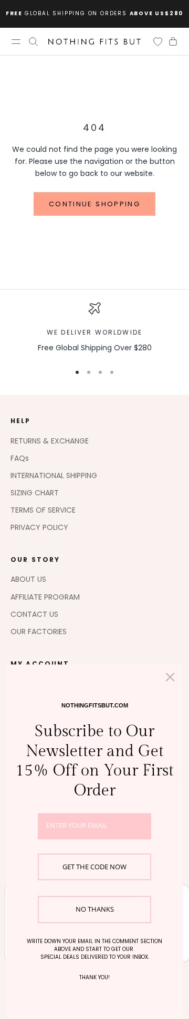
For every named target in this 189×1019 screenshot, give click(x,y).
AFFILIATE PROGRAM (45, 597)
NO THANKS (95, 909)
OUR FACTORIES (38, 631)
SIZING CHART (34, 493)
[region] (94, 328)
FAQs (19, 458)
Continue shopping (94, 204)
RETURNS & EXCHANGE (49, 441)
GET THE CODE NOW (94, 866)
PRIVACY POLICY (39, 527)
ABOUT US (28, 579)
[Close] (170, 677)
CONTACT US (34, 614)
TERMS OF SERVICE (43, 510)
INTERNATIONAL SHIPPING (53, 475)
